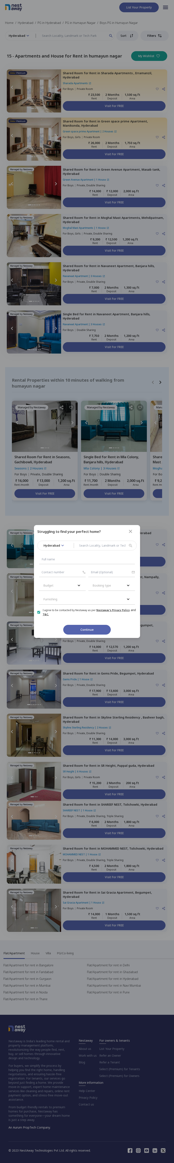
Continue (87, 630)
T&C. (46, 614)
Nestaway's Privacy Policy (113, 610)
